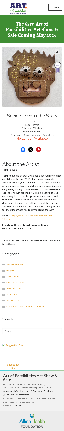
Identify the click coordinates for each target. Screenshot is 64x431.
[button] (57, 51)
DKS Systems (17, 405)
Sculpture (48, 135)
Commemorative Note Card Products (26, 306)
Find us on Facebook (43, 391)
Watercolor (12, 300)
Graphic (10, 270)
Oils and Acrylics (15, 282)
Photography (13, 288)
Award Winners (32, 135)
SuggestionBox (13, 366)
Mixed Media (13, 276)
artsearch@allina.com (17, 391)
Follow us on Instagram (17, 394)
